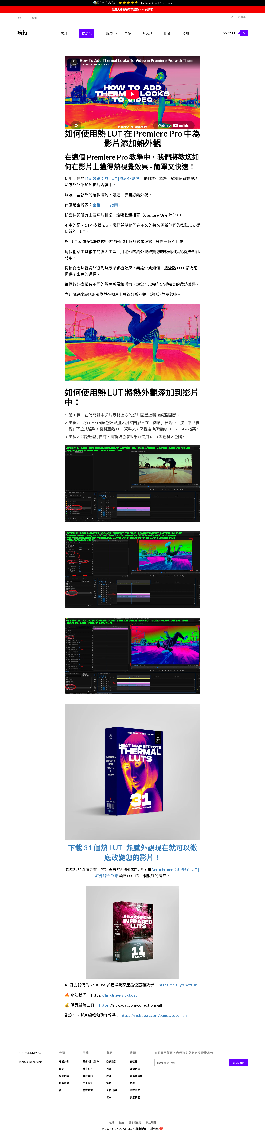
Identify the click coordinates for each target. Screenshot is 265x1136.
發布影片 (88, 1068)
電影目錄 (135, 1068)
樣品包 (87, 33)
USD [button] (34, 18)
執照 (111, 1122)
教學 (132, 1083)
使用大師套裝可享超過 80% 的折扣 (132, 9)
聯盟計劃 (64, 1061)
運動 (108, 1083)
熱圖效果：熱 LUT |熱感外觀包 (112, 178)
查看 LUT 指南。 (107, 205)
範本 (108, 1097)
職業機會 (64, 1083)
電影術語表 (136, 1076)
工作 (127, 33)
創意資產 (135, 1097)
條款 (121, 1122)
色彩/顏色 (112, 1090)
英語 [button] (19, 18)
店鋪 (64, 33)
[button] (232, 17)
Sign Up (238, 1063)
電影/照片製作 (91, 1061)
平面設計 (88, 1083)
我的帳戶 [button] (243, 17)
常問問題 (64, 1076)
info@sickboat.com (30, 1061)
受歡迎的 (111, 1061)
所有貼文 (135, 1090)
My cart (234, 33)
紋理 (108, 1076)
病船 (22, 32)
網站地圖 (151, 1122)
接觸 (185, 33)
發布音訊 (88, 1076)
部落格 (147, 33)
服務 (109, 33)
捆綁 (108, 1068)
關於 (167, 33)
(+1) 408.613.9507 (30, 1052)
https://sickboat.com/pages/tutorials (154, 1015)
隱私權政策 (135, 1122)
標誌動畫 (88, 1090)
